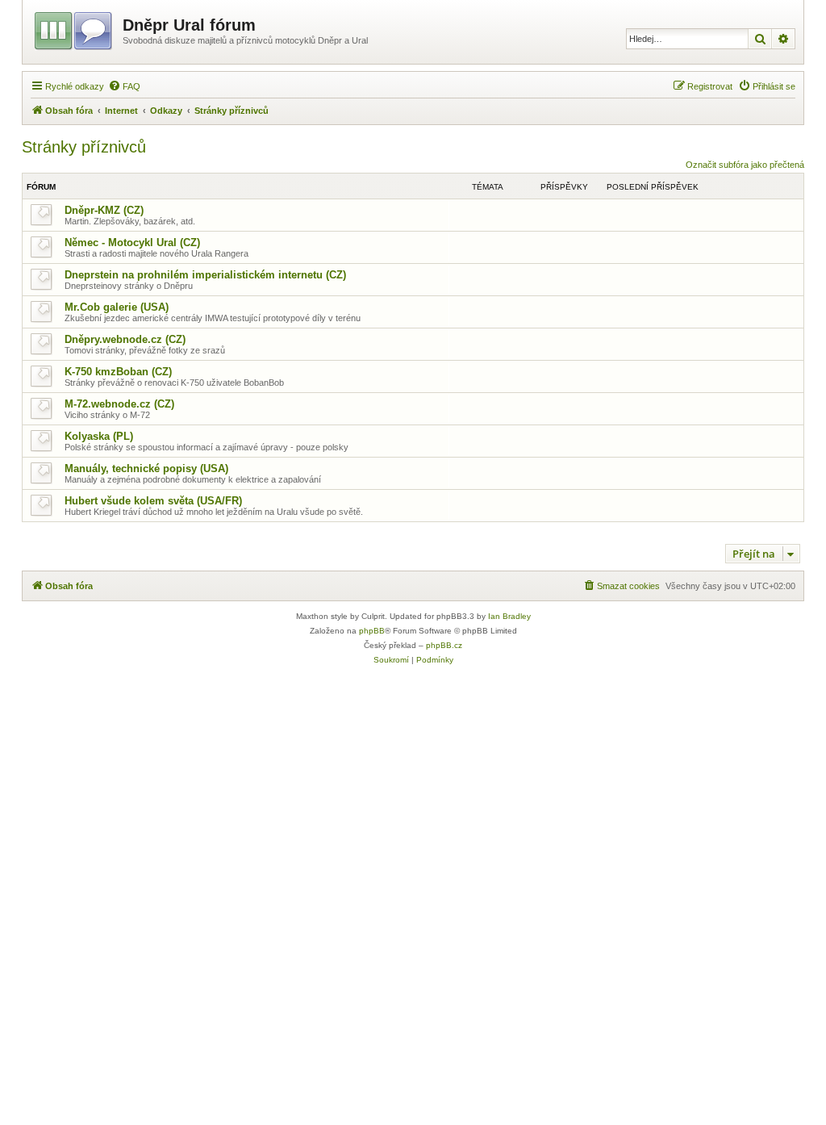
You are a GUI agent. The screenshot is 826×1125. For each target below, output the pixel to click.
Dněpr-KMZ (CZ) (104, 210)
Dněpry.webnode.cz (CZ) (125, 339)
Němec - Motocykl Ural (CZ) (132, 242)
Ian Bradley (509, 616)
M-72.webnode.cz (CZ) (119, 404)
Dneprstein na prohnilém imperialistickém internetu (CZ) (205, 275)
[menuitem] (124, 86)
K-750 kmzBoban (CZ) (118, 372)
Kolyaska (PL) (99, 436)
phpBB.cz (444, 645)
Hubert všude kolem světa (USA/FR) (153, 501)
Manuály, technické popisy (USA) (146, 468)
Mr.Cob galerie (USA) (117, 307)
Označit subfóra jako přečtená (745, 164)
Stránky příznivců (84, 147)
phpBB (372, 630)
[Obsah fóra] (75, 28)
